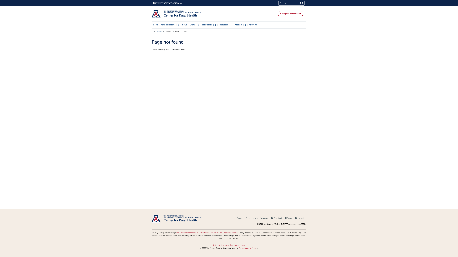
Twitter (290, 218)
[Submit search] (301, 3)
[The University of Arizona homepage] (167, 3)
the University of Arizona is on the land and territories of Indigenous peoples (207, 233)
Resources (223, 25)
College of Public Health (290, 13)
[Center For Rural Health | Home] (176, 14)
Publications (207, 25)
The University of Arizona (248, 248)
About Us (253, 25)
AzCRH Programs (168, 25)
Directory (238, 25)
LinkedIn (301, 218)
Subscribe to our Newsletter (257, 218)
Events (192, 25)
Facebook (278, 218)
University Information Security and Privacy (229, 245)
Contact (240, 218)
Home (155, 25)
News (184, 25)
